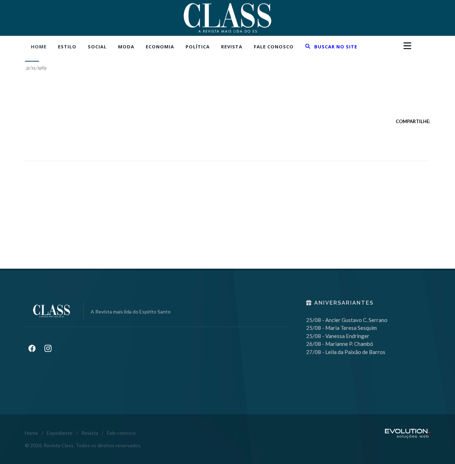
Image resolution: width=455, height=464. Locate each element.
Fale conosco (121, 433)
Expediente (60, 433)
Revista (89, 433)
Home (31, 433)
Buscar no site (335, 46)
